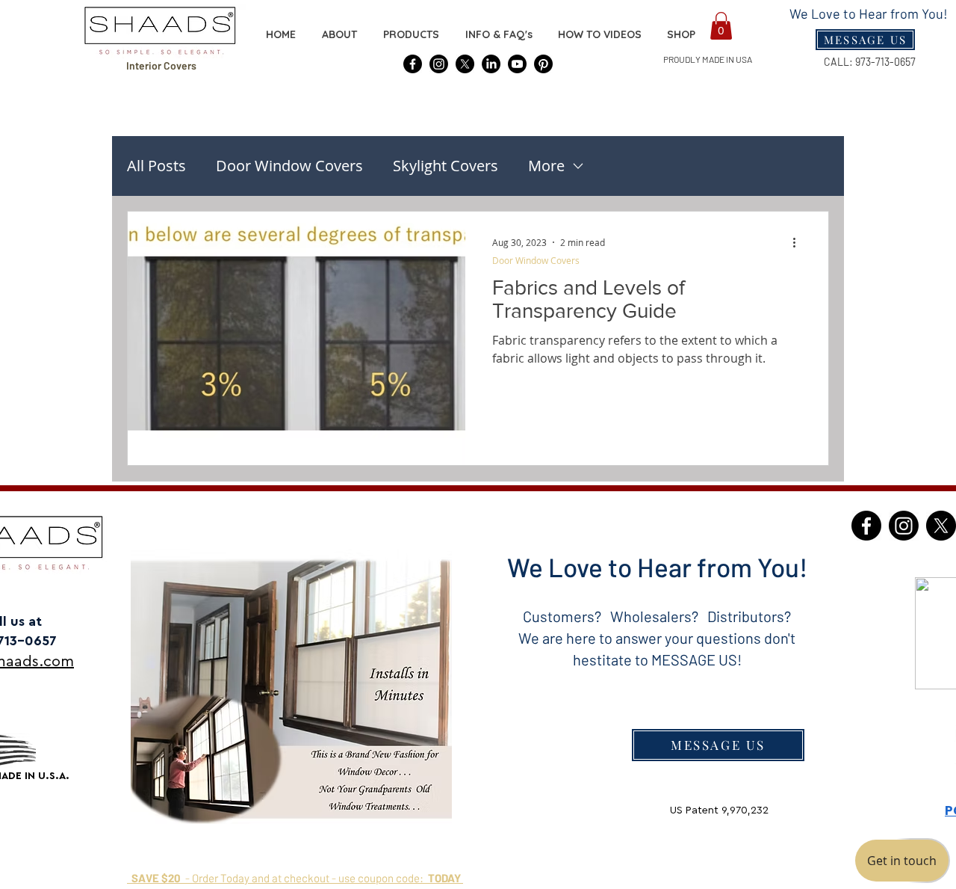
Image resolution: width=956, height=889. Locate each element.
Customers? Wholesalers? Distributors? (657, 616)
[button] (681, 34)
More (546, 166)
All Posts (156, 166)
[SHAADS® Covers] (412, 64)
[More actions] (799, 242)
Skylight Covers (445, 166)
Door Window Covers (289, 166)
